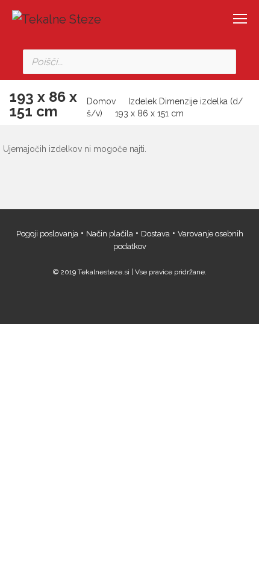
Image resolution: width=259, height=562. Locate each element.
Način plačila (109, 233)
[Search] (223, 62)
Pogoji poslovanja (47, 233)
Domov (101, 101)
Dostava (155, 233)
